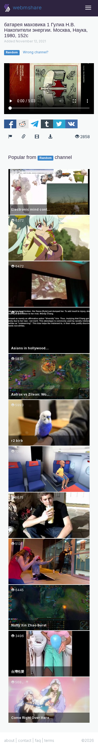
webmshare (26, 7)
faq (38, 740)
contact (24, 740)
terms (49, 740)
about (9, 740)
